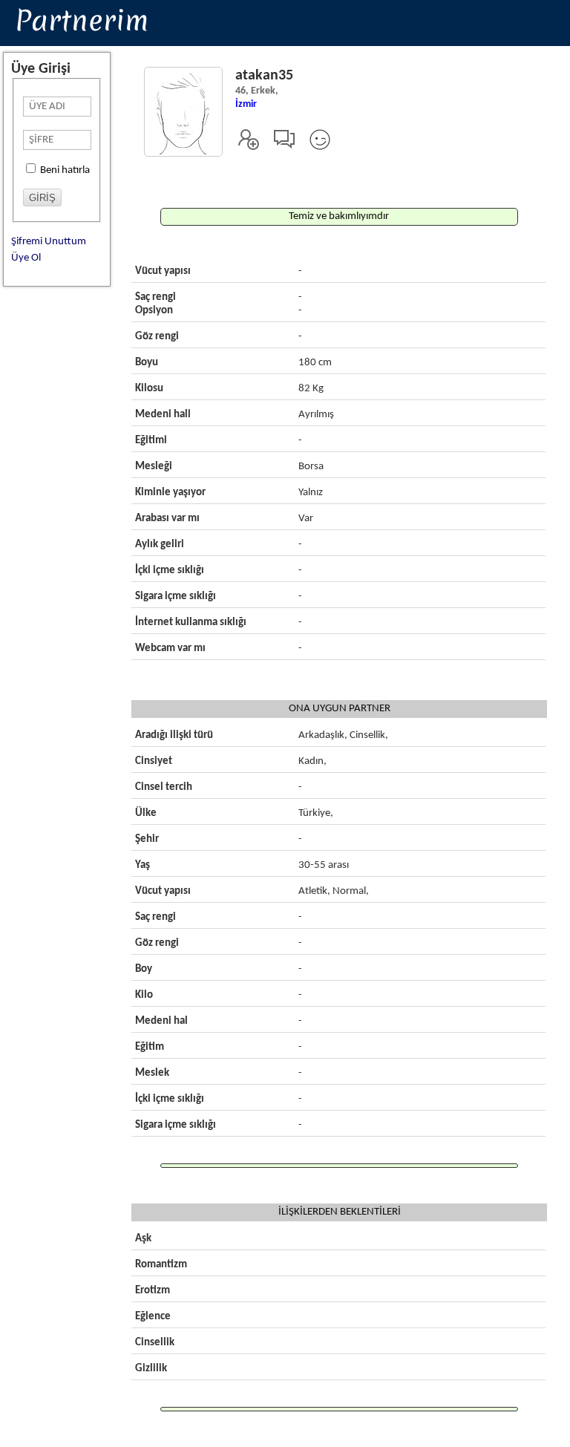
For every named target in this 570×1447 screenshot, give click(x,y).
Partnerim (81, 20)
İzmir (246, 104)
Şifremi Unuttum (48, 241)
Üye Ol (26, 258)
